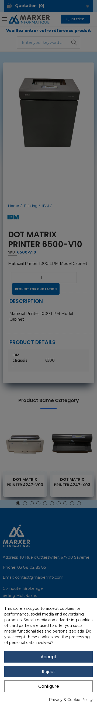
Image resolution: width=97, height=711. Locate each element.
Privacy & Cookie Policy (71, 699)
